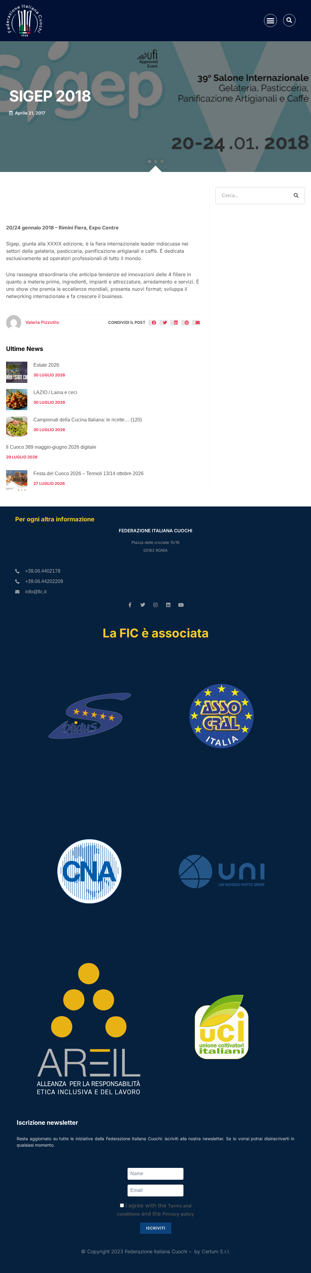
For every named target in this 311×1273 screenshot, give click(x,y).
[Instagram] (155, 605)
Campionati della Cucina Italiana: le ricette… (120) (87, 419)
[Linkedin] (168, 605)
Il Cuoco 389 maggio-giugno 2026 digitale (51, 447)
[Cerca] (296, 195)
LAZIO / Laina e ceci (55, 392)
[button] (270, 20)
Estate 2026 (46, 365)
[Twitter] (143, 605)
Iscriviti (155, 1228)
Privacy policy (178, 1214)
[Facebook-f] (130, 605)
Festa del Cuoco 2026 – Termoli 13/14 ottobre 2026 (88, 473)
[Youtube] (181, 605)
